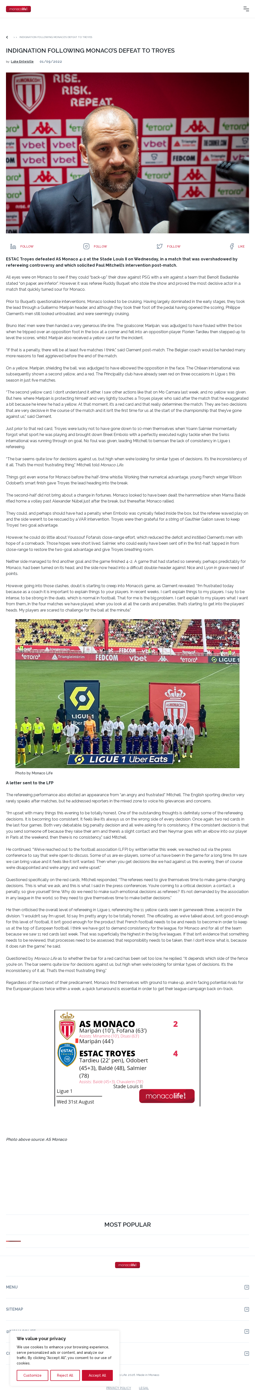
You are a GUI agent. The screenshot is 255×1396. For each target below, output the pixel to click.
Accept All (97, 1375)
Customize (32, 1375)
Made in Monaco (147, 1375)
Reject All (65, 1375)
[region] (65, 1358)
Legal (144, 1388)
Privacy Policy (118, 1388)
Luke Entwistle (22, 61)
